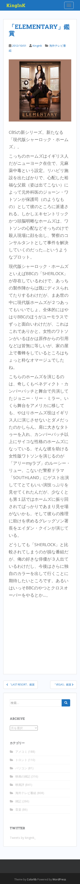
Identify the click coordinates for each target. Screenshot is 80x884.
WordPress (59, 879)
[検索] (66, 702)
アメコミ (21, 752)
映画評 (19, 785)
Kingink (37, 46)
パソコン (21, 768)
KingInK (15, 5)
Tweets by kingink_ (23, 838)
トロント (21, 760)
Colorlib (32, 879)
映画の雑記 (22, 776)
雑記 (18, 801)
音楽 (18, 809)
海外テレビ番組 (25, 793)
